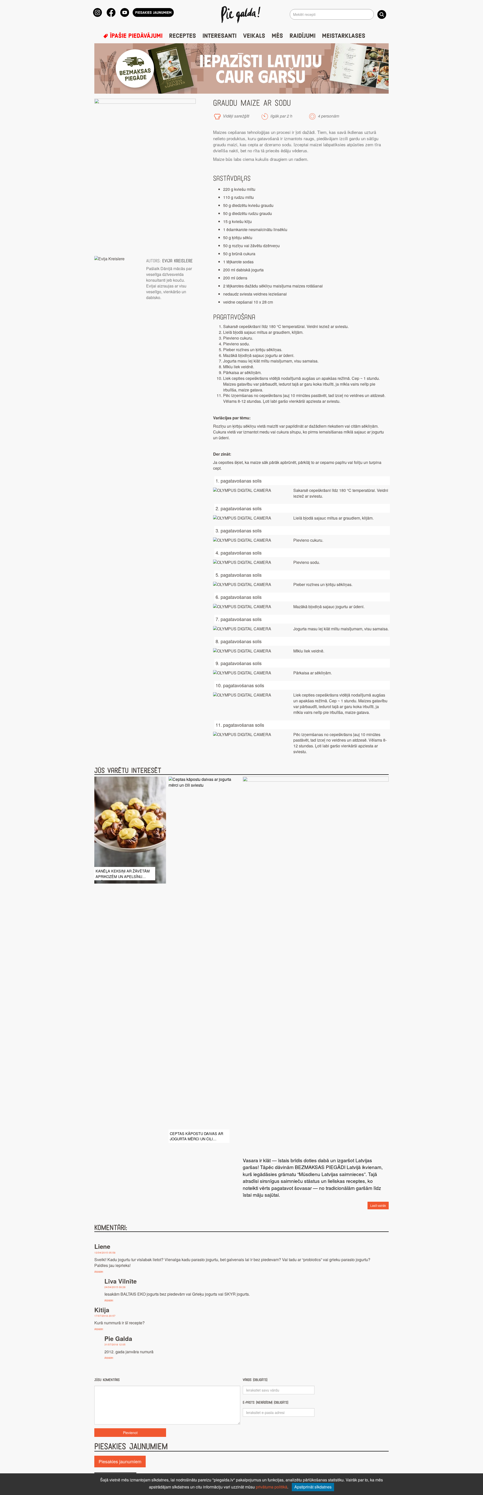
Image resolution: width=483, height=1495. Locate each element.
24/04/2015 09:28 (115, 1287)
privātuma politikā (271, 1487)
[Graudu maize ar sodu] (145, 175)
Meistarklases (343, 36)
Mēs (277, 36)
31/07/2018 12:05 (115, 1344)
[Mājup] (241, 14)
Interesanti (219, 36)
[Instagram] (97, 12)
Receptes (182, 36)
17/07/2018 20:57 (104, 1316)
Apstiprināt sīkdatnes (313, 1487)
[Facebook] (111, 12)
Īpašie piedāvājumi (135, 36)
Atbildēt (98, 1271)
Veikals (254, 36)
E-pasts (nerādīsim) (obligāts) (265, 1402)
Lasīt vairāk (378, 1205)
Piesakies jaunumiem (120, 1461)
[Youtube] (124, 12)
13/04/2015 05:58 (104, 1252)
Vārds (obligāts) (255, 1380)
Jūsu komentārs (107, 1380)
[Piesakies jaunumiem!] (153, 12)
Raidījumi (302, 36)
